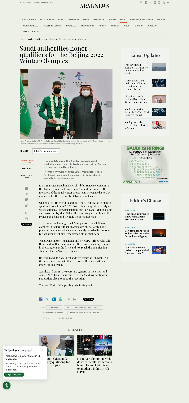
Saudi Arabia (29, 19)
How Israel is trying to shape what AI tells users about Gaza (137, 216)
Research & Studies (141, 19)
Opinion (112, 19)
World (61, 19)
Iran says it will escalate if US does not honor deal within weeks (136, 69)
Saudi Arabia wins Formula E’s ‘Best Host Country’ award (137, 112)
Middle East (47, 19)
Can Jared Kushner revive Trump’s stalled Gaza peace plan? (137, 250)
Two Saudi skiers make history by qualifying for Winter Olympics (54, 362)
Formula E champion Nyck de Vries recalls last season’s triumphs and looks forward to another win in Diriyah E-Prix (94, 365)
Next (109, 104)
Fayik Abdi (47, 318)
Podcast (152, 26)
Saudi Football (30, 26)
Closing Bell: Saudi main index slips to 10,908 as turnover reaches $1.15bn (135, 84)
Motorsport (87, 26)
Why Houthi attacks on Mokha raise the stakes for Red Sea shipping (137, 233)
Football (71, 26)
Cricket (115, 26)
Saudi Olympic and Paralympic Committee (83, 307)
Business (74, 19)
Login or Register (14, 374)
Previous (23, 104)
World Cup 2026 (30, 31)
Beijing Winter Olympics (53, 313)
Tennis (102, 26)
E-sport (139, 26)
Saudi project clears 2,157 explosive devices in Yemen (136, 125)
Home (22, 39)
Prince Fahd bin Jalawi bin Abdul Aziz (85, 313)
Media (86, 19)
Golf (126, 26)
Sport (123, 19)
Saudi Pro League (52, 26)
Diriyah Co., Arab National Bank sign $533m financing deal (136, 99)
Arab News (27, 2)
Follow (27, 224)
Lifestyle (98, 19)
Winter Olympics (65, 318)
